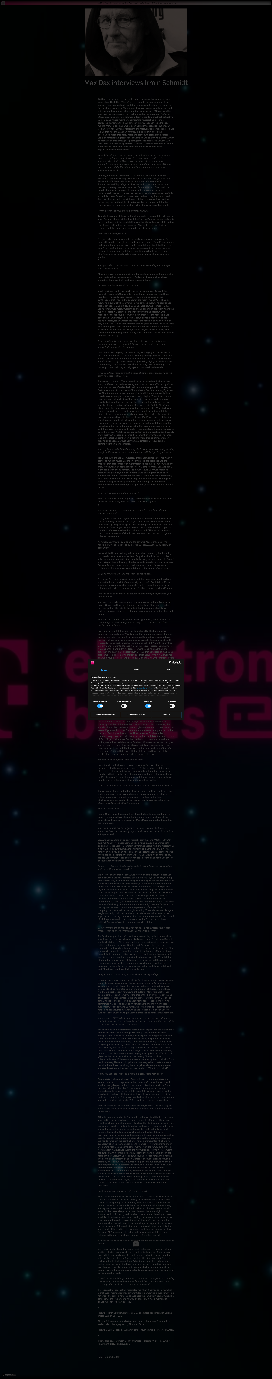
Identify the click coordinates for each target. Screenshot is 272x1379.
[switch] (124, 706)
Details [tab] (136, 670)
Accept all (166, 715)
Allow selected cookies (136, 715)
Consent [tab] (104, 670)
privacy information (144, 688)
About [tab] (168, 670)
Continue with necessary (105, 715)
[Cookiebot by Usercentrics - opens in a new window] (172, 662)
